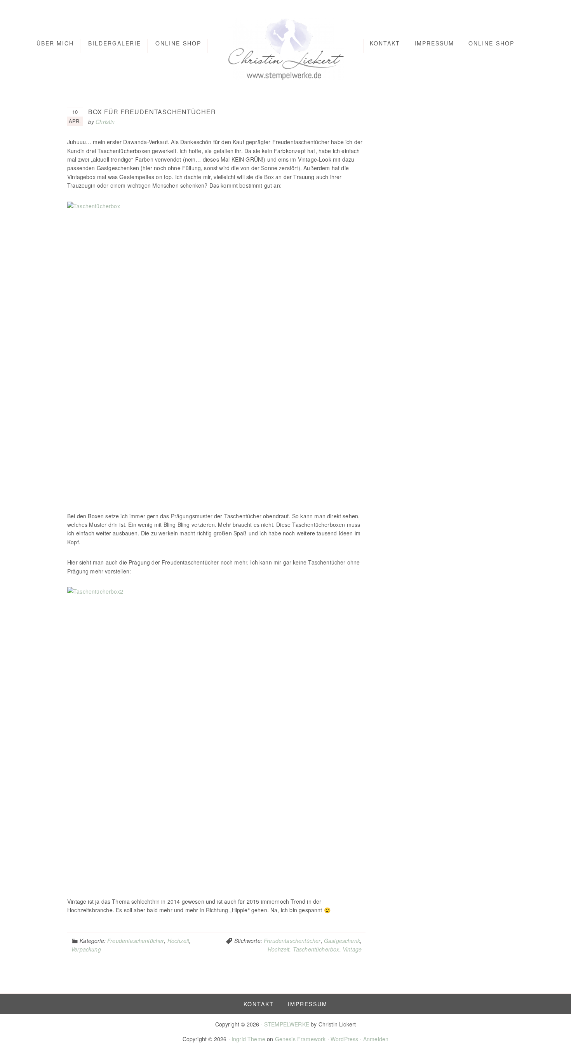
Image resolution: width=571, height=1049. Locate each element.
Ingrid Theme (248, 1039)
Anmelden (375, 1039)
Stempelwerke (286, 48)
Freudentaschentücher (135, 940)
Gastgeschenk (342, 940)
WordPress (345, 1039)
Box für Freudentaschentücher (152, 111)
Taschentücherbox (316, 949)
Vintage (352, 949)
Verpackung (86, 949)
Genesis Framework (300, 1039)
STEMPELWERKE (286, 1024)
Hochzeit (178, 940)
